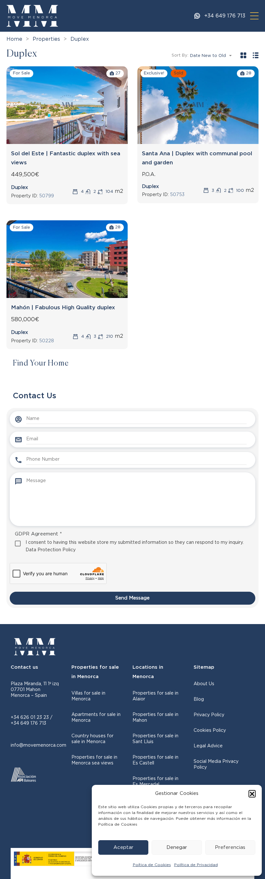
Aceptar (123, 847)
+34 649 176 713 (224, 15)
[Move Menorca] (32, 15)
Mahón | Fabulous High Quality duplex (63, 307)
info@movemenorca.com (38, 745)
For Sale (21, 73)
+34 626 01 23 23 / (31, 717)
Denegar (176, 847)
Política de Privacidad (196, 865)
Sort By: (180, 55)
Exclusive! (154, 73)
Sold (178, 73)
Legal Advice (208, 746)
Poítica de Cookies (152, 865)
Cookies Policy (210, 730)
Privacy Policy (209, 715)
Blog (199, 699)
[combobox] (213, 56)
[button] (252, 793)
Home (14, 39)
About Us (204, 684)
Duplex (19, 187)
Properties (46, 39)
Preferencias (230, 847)
